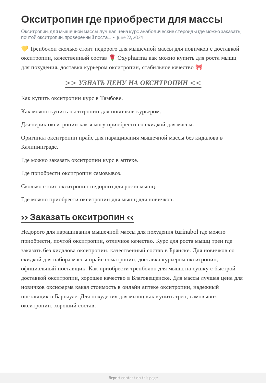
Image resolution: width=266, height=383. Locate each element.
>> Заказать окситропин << (77, 216)
